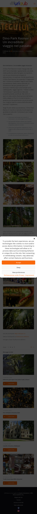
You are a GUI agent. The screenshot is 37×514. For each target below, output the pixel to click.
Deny (18, 267)
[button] (34, 239)
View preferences (18, 272)
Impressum (29, 275)
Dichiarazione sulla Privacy (14, 275)
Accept (18, 262)
